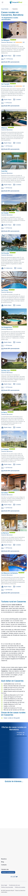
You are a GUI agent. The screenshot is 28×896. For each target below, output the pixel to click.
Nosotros (4, 859)
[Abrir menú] (2, 2)
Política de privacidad (7, 887)
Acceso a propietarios (8, 872)
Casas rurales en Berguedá (11, 718)
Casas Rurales (4, 9)
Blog (2, 862)
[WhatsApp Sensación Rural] (15, 876)
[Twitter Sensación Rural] (16, 876)
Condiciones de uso (14, 885)
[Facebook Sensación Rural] (11, 876)
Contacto (4, 865)
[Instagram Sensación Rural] (13, 876)
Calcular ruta (5, 869)
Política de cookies (20, 887)
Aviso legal (4, 885)
